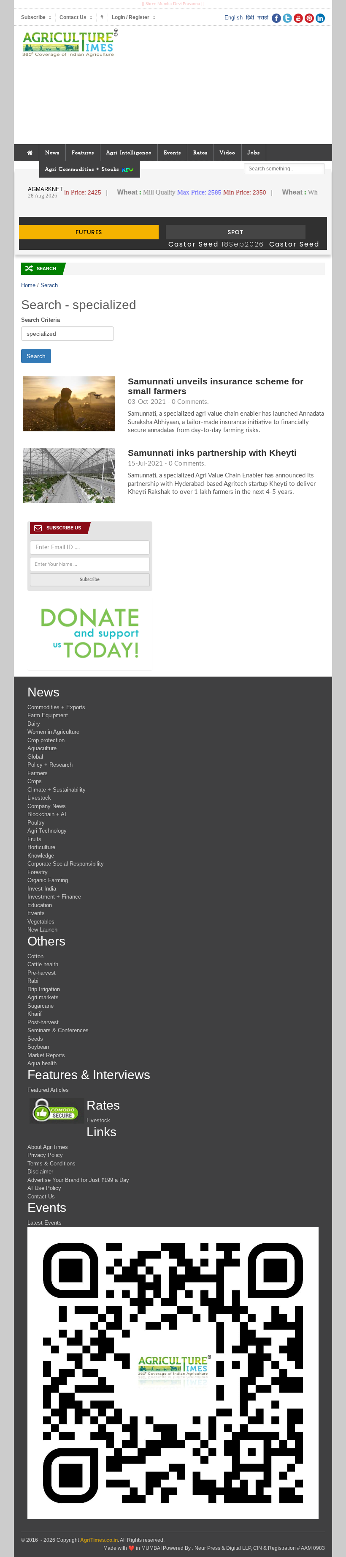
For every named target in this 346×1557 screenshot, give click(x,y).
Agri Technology (47, 831)
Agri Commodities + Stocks (83, 169)
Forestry (37, 872)
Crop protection (46, 740)
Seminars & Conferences (58, 1030)
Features (83, 152)
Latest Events (44, 1223)
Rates (200, 152)
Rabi (32, 981)
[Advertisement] (224, 85)
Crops (34, 781)
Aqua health (42, 1063)
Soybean (38, 1047)
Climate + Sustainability (56, 790)
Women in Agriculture (53, 732)
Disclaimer (40, 1171)
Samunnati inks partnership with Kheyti (212, 453)
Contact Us (41, 1196)
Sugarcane (40, 1006)
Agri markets (43, 997)
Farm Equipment (47, 715)
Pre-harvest (41, 973)
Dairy (33, 724)
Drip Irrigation (43, 989)
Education (39, 905)
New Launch (42, 930)
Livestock (39, 798)
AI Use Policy (44, 1188)
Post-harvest (43, 1022)
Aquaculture (42, 748)
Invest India (41, 888)
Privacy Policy (45, 1155)
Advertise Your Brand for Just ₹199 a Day (78, 1180)
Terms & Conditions (51, 1163)
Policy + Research (50, 765)
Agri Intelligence (128, 152)
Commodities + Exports (56, 707)
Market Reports (46, 1055)
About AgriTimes (47, 1147)
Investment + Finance (54, 897)
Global (35, 757)
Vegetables (40, 921)
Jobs (254, 152)
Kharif (34, 1014)
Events (172, 152)
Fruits (34, 839)
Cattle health (42, 964)
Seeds (35, 1039)
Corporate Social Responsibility (65, 864)
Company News (46, 806)
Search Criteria (40, 320)
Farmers (37, 773)
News (52, 152)
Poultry (36, 823)
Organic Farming (47, 880)
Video (227, 152)
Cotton (35, 956)
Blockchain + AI (46, 814)
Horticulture (41, 847)
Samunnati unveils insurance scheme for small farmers (215, 386)
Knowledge (40, 856)
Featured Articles (48, 1090)
